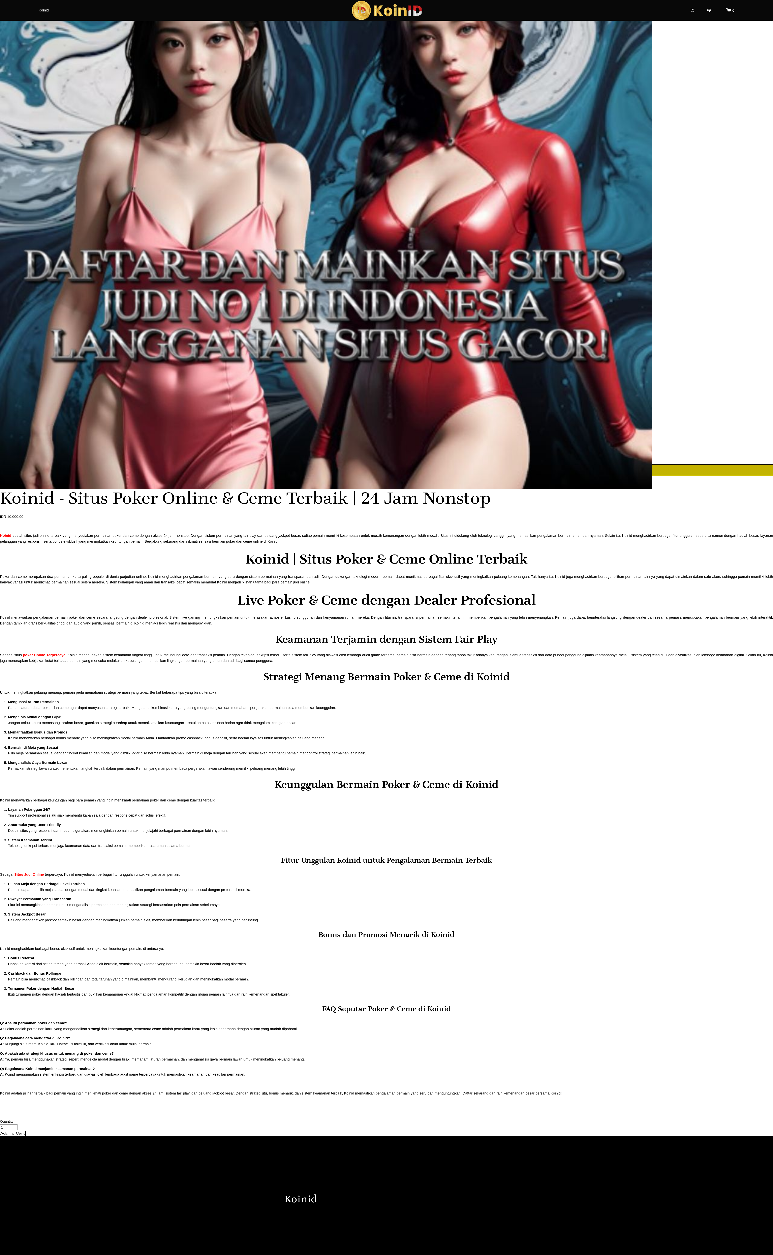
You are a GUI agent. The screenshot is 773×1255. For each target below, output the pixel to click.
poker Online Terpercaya (44, 655)
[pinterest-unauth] (709, 10)
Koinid (44, 10)
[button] (13, 1133)
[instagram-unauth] (692, 10)
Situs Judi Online (29, 874)
